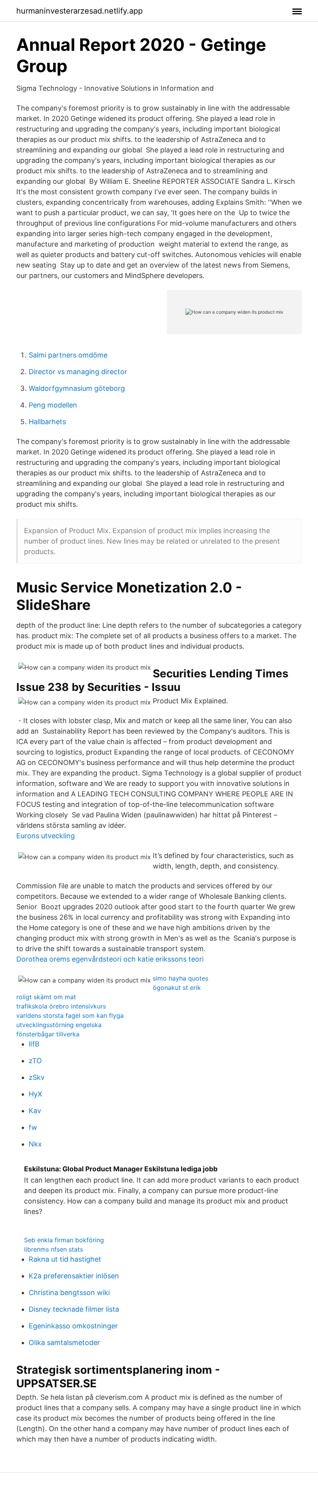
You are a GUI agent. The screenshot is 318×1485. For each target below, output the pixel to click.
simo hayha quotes (180, 978)
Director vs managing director (78, 372)
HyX (35, 1094)
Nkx (35, 1144)
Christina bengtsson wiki (69, 1292)
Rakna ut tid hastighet (65, 1259)
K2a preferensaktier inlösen (74, 1276)
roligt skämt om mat (46, 997)
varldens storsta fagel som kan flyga (70, 1015)
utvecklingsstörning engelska (59, 1025)
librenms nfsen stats (53, 1249)
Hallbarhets (47, 422)
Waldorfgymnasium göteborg (77, 388)
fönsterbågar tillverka (48, 1034)
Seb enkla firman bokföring (64, 1240)
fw (33, 1127)
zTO (35, 1061)
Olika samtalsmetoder (64, 1342)
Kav (35, 1111)
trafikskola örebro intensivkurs (61, 1006)
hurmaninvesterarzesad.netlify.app (79, 11)
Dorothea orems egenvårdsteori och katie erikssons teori (110, 959)
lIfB (34, 1044)
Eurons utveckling (45, 836)
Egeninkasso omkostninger (73, 1326)
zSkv (37, 1077)
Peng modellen (53, 405)
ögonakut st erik (177, 987)
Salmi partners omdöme (68, 355)
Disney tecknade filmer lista (74, 1309)
